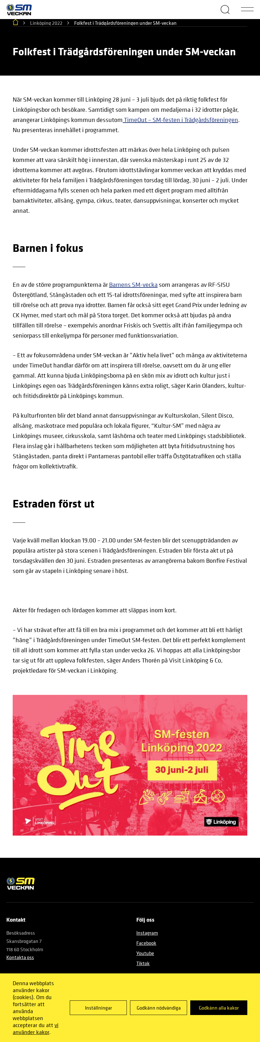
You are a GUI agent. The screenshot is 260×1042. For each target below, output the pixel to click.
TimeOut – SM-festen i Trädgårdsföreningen (180, 120)
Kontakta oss (20, 957)
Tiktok (143, 963)
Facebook (146, 942)
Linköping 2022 (46, 22)
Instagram (147, 932)
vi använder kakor (35, 1028)
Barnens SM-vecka (133, 285)
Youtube (145, 953)
